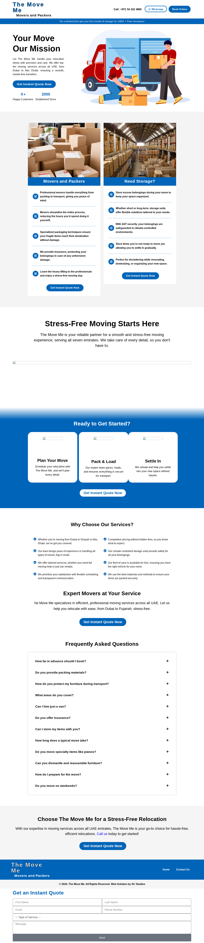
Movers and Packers (33, 15)
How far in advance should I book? (60, 661)
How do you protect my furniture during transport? (72, 684)
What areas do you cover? (54, 695)
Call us (102, 834)
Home (166, 869)
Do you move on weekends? (56, 785)
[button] (102, 661)
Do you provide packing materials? (60, 672)
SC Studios (138, 884)
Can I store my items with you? (57, 729)
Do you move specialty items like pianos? (65, 751)
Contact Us (183, 869)
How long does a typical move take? (61, 740)
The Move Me (28, 7)
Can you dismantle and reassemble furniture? (68, 763)
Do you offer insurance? (53, 717)
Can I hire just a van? (50, 706)
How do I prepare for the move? (58, 774)
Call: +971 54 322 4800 (128, 9)
